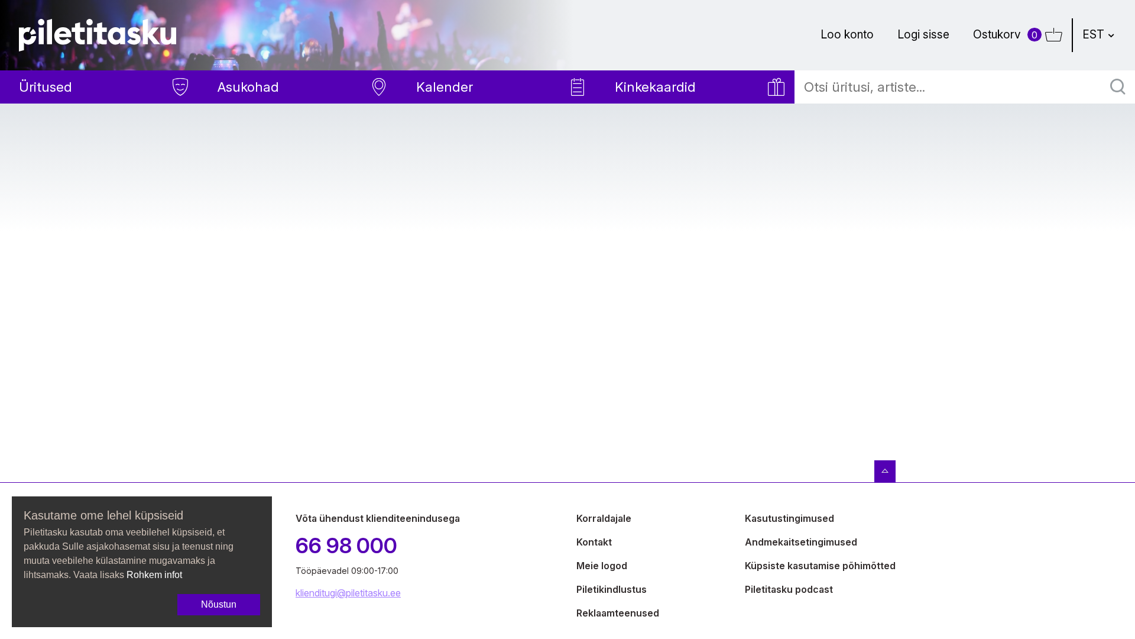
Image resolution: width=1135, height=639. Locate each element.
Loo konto (847, 34)
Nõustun (218, 604)
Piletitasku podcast (789, 589)
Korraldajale (603, 518)
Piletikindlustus (611, 589)
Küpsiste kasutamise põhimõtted (820, 566)
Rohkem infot (154, 575)
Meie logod (601, 566)
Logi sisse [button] (923, 34)
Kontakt (594, 542)
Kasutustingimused (789, 518)
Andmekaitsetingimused (801, 542)
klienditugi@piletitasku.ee (348, 593)
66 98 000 (346, 545)
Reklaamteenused (617, 613)
